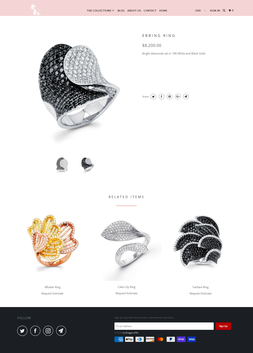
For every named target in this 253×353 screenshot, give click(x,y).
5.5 (146, 66)
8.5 (210, 66)
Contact (150, 10)
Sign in (215, 10)
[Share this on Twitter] (153, 96)
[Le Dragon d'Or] (36, 8)
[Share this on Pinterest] (169, 96)
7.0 (178, 66)
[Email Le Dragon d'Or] (62, 331)
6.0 (157, 66)
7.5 (189, 66)
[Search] (224, 10)
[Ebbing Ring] (78, 92)
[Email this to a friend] (185, 96)
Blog (121, 10)
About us (134, 10)
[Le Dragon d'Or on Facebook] (36, 331)
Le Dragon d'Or (130, 332)
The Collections (99, 10)
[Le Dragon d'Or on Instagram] (49, 331)
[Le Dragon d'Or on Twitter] (23, 331)
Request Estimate (155, 81)
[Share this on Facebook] (161, 96)
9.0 (220, 66)
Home (163, 10)
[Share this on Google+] (177, 96)
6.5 (167, 66)
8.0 (199, 66)
